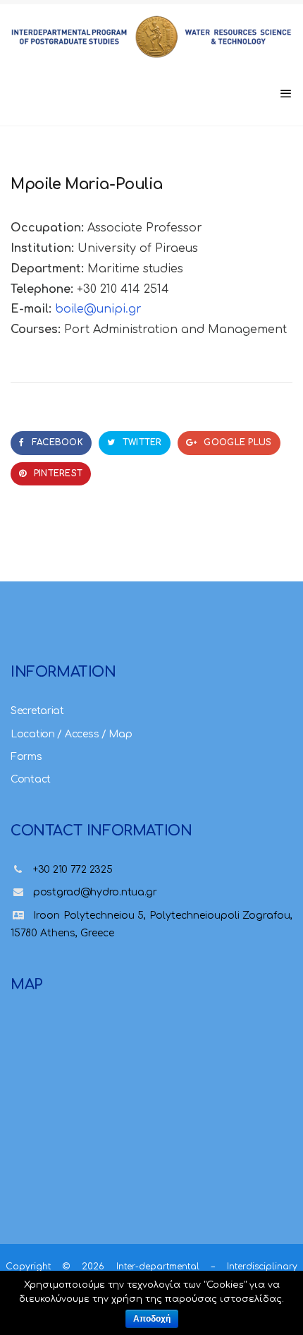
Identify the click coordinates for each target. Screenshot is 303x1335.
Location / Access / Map (71, 734)
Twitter (140, 442)
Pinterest (56, 473)
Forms (26, 756)
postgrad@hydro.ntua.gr (95, 892)
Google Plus (236, 442)
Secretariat (37, 711)
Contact (31, 779)
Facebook (55, 442)
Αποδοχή (152, 1319)
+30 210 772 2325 (73, 869)
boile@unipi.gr (98, 309)
